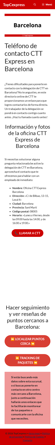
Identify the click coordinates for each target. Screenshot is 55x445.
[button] (35, 4)
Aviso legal (34, 433)
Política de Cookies (34, 436)
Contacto (27, 440)
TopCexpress (14, 4)
